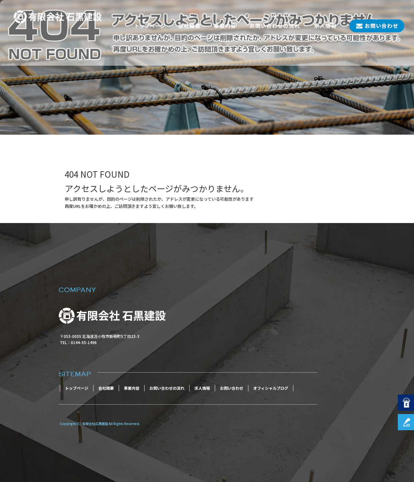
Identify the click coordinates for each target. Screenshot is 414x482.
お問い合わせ (373, 26)
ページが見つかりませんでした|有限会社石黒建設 (52, 123)
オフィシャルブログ (270, 388)
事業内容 (225, 26)
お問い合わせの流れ (275, 26)
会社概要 (189, 26)
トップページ (150, 26)
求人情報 (325, 26)
